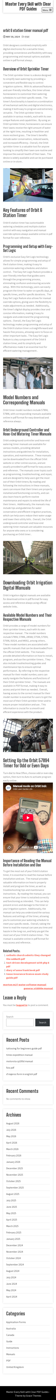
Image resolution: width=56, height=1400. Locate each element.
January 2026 (13, 1162)
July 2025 (11, 1200)
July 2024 (11, 1277)
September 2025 (15, 1187)
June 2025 (11, 1206)
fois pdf (10, 1067)
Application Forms (16, 1322)
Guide (9, 1341)
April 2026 (11, 1142)
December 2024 (14, 1245)
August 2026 (12, 1123)
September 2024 (15, 1264)
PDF (27, 36)
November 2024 (14, 1251)
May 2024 (11, 1290)
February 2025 (13, 1232)
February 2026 (13, 1155)
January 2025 (13, 1239)
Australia (11, 1328)
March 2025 (12, 1226)
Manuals (10, 1354)
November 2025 (14, 1174)
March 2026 (12, 1149)
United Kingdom (15, 1367)
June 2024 (11, 1283)
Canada (10, 1335)
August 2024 (12, 1271)
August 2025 (12, 1194)
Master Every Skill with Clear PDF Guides (28, 6)
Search (9, 1016)
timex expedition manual (19, 1055)
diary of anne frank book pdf (23, 970)
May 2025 (11, 1213)
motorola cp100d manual (19, 1061)
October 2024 (13, 1258)
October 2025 (13, 1181)
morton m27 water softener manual (24, 984)
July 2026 (11, 1129)
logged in (21, 1005)
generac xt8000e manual (38, 988)
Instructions (12, 1347)
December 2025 (14, 1168)
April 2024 (11, 1296)
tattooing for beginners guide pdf (24, 1048)
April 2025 (11, 1219)
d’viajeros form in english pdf (21, 1074)
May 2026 (11, 1136)
